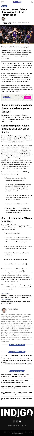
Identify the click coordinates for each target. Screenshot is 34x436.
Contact (24, 426)
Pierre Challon (7, 23)
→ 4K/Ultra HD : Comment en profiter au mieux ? (15, 359)
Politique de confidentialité (14, 426)
